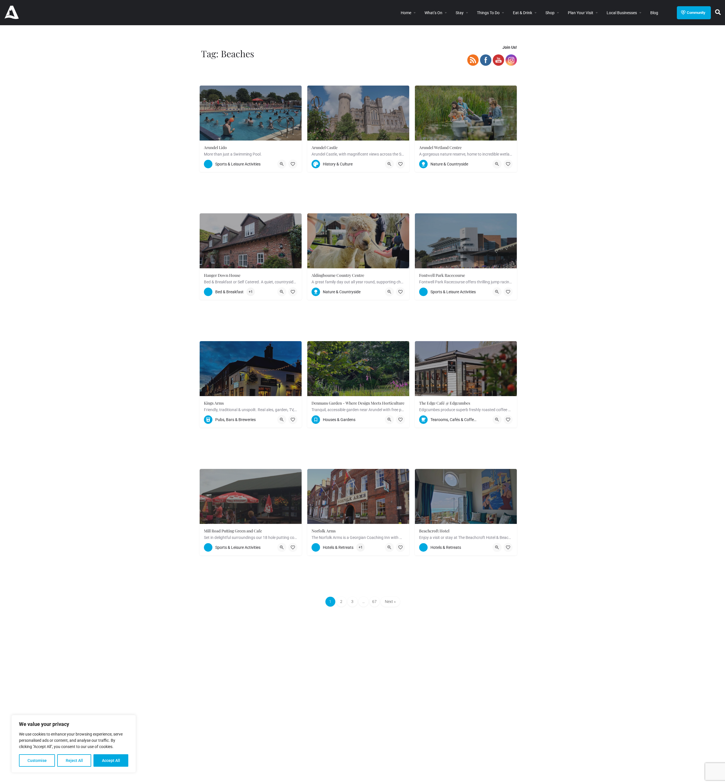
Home (406, 12)
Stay (460, 12)
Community (696, 12)
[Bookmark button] (292, 164)
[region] (73, 744)
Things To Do (488, 12)
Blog (654, 12)
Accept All (111, 760)
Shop (550, 12)
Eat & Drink (522, 12)
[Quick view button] (281, 164)
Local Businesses (622, 12)
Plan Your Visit (580, 12)
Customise (37, 760)
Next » (390, 601)
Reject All (74, 760)
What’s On (433, 12)
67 (374, 601)
